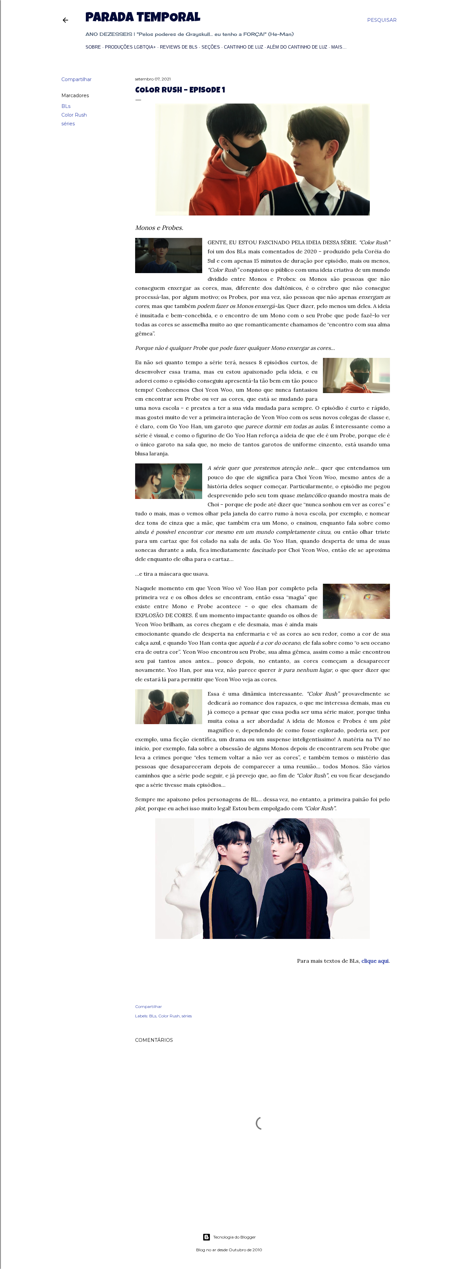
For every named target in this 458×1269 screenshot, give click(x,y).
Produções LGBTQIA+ (130, 47)
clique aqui (375, 960)
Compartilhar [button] (76, 79)
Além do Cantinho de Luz (297, 47)
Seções (211, 47)
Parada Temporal (142, 18)
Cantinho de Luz (243, 47)
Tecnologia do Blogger (234, 1237)
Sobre (93, 47)
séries (68, 124)
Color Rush (74, 115)
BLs (65, 106)
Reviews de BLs (178, 47)
